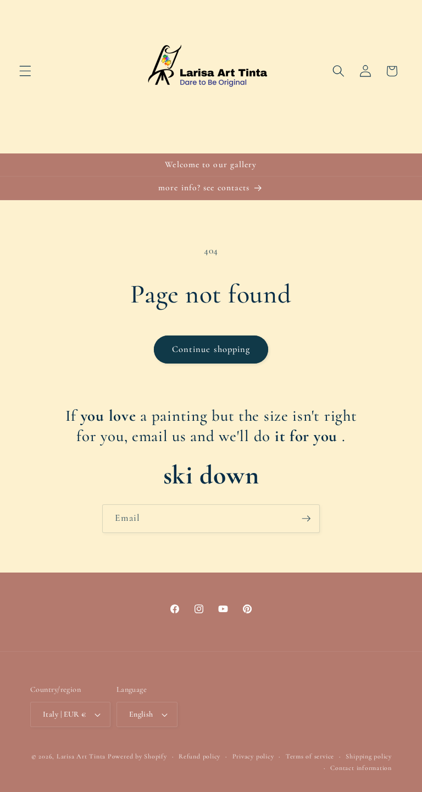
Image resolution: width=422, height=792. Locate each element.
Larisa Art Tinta (81, 756)
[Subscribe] (306, 518)
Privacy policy (253, 756)
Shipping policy (369, 756)
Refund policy (199, 756)
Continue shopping (211, 349)
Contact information (361, 768)
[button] (25, 71)
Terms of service (310, 756)
